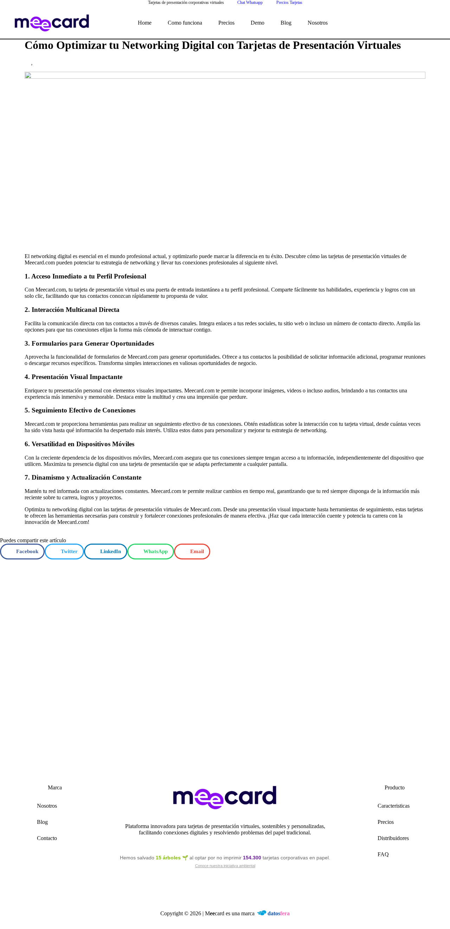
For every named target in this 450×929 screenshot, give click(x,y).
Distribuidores (393, 838)
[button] (22, 551)
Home (145, 23)
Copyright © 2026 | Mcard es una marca (225, 913)
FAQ (383, 854)
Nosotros (318, 23)
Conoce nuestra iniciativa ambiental (225, 866)
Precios (226, 23)
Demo (257, 23)
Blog (286, 23)
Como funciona (185, 23)
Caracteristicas (394, 806)
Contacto (47, 838)
